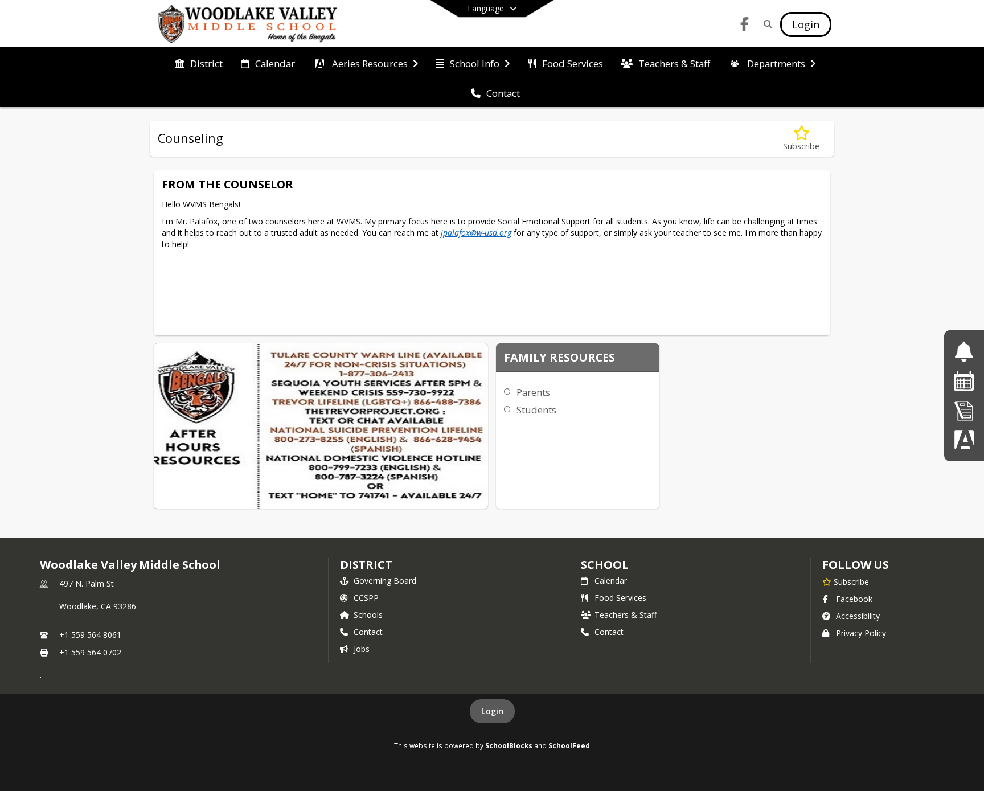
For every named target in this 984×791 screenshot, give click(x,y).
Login (492, 711)
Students (536, 409)
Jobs (362, 649)
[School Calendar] (964, 381)
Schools (368, 614)
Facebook (854, 598)
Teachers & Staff (625, 614)
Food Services (620, 597)
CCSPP (366, 597)
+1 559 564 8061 (90, 634)
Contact (368, 631)
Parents (533, 392)
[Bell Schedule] (964, 352)
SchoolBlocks (508, 745)
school (604, 564)
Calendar (610, 580)
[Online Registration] (964, 410)
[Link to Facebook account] (744, 26)
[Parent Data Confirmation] (964, 439)
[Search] (765, 24)
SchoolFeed (569, 745)
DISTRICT (366, 564)
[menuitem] (198, 62)
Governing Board (385, 580)
